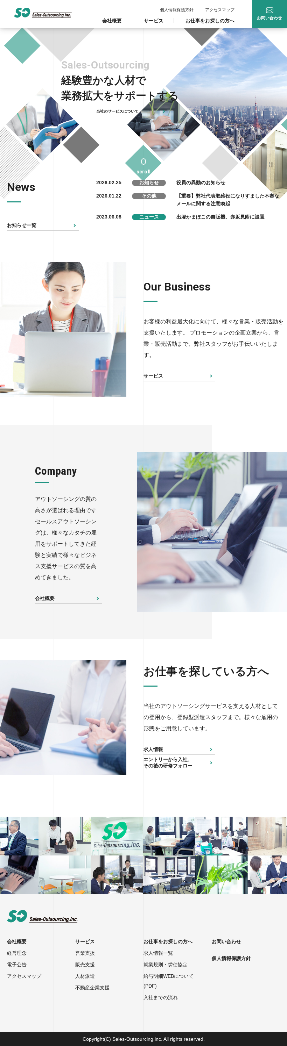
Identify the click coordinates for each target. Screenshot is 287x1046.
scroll (143, 171)
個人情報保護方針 (177, 9)
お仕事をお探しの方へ (210, 20)
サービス (153, 20)
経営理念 (17, 953)
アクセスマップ (219, 9)
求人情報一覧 (158, 953)
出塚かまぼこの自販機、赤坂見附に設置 (220, 217)
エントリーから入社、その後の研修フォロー (168, 762)
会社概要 (112, 20)
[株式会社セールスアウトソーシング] (43, 13)
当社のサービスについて (117, 111)
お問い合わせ (226, 941)
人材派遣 (85, 976)
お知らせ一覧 (21, 225)
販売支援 (85, 964)
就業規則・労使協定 (166, 964)
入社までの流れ (161, 997)
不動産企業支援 (92, 987)
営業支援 (85, 953)
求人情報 (153, 749)
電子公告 (17, 964)
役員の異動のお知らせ (200, 182)
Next (131, 329)
